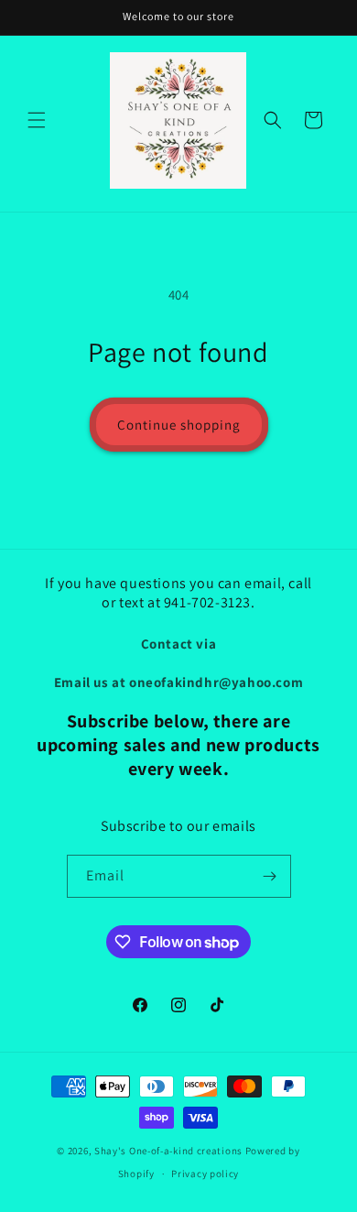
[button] (36, 120)
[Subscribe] (270, 876)
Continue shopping (179, 424)
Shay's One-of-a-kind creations (168, 1150)
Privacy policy (205, 1173)
